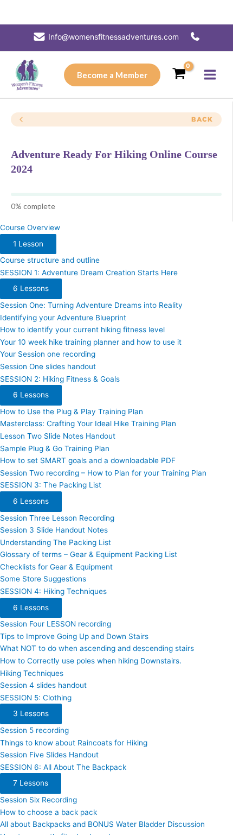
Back (202, 119)
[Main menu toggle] (210, 74)
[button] (112, 75)
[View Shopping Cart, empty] (179, 75)
